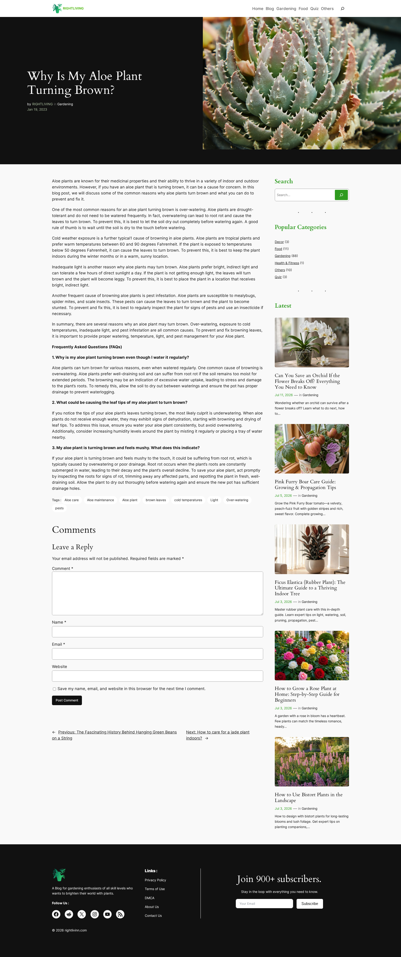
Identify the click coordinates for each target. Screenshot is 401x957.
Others (280, 270)
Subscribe (309, 904)
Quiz (278, 277)
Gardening (65, 104)
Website (59, 666)
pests (59, 508)
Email (58, 644)
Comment (62, 568)
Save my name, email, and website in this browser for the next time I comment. (132, 688)
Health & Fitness (287, 263)
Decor (279, 242)
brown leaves (156, 500)
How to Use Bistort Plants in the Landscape (309, 798)
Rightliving (73, 8)
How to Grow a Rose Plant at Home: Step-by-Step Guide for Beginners (307, 694)
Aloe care (72, 500)
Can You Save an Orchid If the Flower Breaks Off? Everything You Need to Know (307, 381)
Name (59, 622)
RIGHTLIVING (42, 104)
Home (257, 8)
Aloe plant (129, 500)
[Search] (341, 195)
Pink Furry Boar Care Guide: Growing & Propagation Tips (305, 485)
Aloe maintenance (100, 500)
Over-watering (237, 500)
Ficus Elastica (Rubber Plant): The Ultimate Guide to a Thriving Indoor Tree (310, 588)
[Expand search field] (342, 8)
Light (214, 500)
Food (278, 249)
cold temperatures (188, 500)
